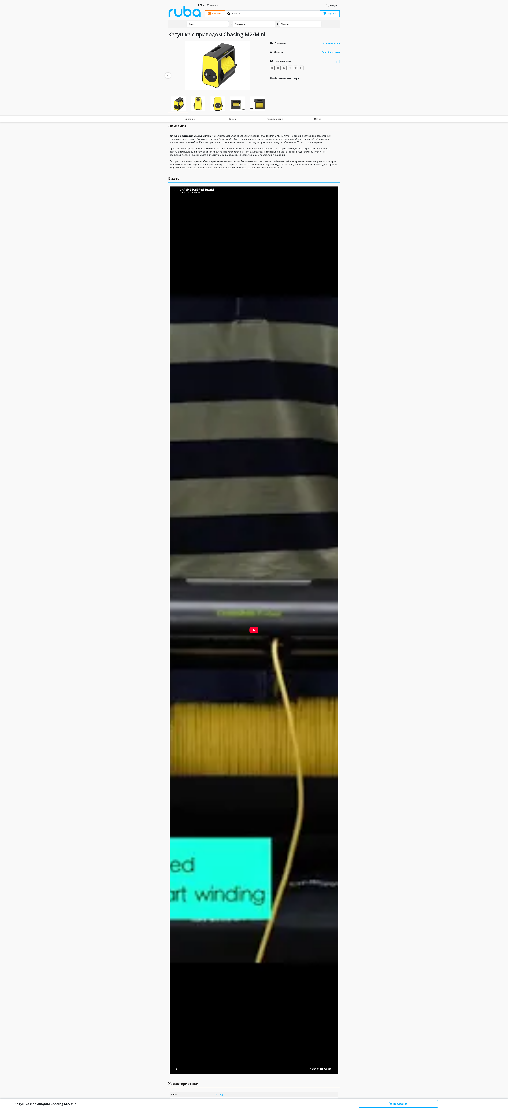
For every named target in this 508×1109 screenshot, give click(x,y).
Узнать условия (331, 43)
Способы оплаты (331, 52)
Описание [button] (177, 126)
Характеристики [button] (183, 1083)
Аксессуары (240, 24)
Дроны (192, 24)
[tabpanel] (217, 65)
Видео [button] (174, 178)
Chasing (285, 24)
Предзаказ (399, 1104)
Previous (168, 76)
